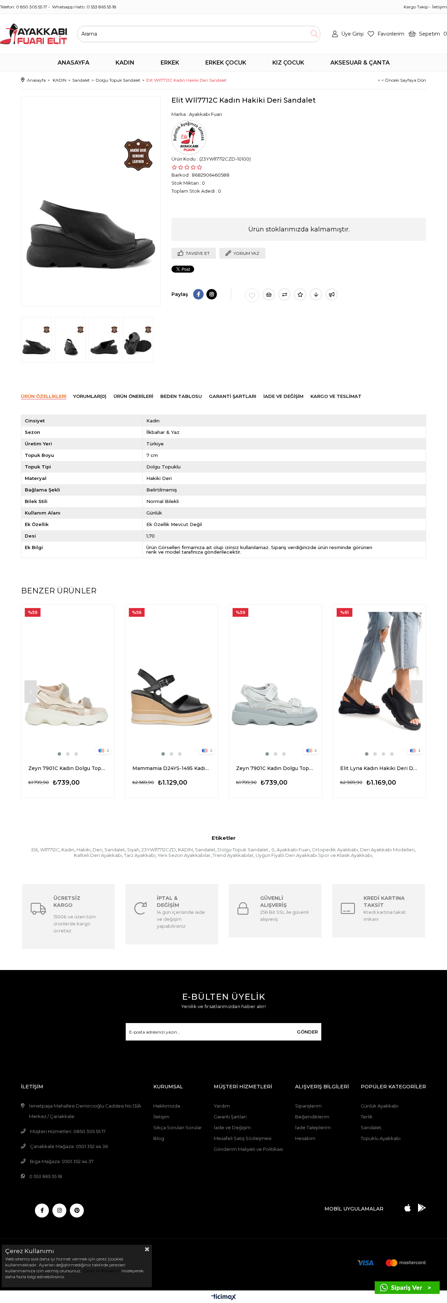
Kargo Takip (416, 6)
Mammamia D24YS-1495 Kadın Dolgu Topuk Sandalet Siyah (171, 768)
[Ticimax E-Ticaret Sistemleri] (223, 1297)
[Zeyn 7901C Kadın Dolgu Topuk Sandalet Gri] (275, 681)
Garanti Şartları (230, 1116)
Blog (158, 1138)
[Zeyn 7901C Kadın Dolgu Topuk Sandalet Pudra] (67, 681)
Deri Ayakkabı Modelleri (387, 849)
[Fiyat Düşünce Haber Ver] (316, 294)
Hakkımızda (166, 1106)
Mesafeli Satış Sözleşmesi (242, 1138)
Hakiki (83, 849)
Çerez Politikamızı (101, 1270)
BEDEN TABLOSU (181, 396)
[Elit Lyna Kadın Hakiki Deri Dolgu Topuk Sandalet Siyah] (379, 681)
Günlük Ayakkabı (379, 1106)
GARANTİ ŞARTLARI (232, 396)
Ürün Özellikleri (43, 396)
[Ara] (314, 34)
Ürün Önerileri (133, 396)
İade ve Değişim (232, 1127)
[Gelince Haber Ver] (331, 294)
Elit (34, 849)
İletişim (439, 6)
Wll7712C (49, 849)
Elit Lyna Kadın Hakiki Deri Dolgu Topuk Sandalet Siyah (379, 768)
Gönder (307, 1032)
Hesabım (305, 1138)
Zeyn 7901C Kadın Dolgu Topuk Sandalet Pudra (67, 768)
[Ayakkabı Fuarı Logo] (33, 34)
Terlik (367, 1116)
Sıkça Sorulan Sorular (177, 1127)
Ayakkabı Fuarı (293, 849)
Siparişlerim (308, 1106)
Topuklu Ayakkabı (381, 1138)
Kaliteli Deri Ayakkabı (98, 855)
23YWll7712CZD (158, 849)
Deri (97, 849)
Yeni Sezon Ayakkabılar (184, 855)
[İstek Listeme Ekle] (269, 294)
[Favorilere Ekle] (252, 295)
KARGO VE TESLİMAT (335, 396)
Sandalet (114, 849)
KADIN (185, 849)
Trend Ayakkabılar (233, 855)
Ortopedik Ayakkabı (335, 849)
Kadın (67, 849)
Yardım (222, 1106)
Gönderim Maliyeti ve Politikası (248, 1149)
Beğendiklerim (312, 1116)
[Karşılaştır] (284, 294)
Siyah (133, 849)
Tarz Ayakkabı (139, 855)
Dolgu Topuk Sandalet (243, 849)
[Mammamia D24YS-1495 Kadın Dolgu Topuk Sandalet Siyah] (171, 681)
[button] (59, 753)
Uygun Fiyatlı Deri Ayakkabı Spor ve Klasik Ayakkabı (314, 855)
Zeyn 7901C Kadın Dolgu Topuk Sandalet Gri (275, 768)
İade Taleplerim (313, 1127)
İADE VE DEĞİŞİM (283, 396)
